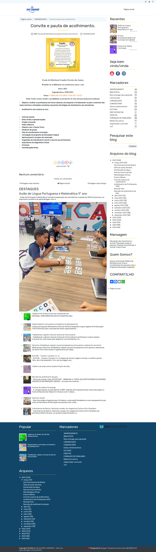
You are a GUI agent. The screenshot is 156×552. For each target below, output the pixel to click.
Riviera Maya (121, 548)
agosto (27, 516)
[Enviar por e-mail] (55, 162)
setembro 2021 (120, 208)
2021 (114, 160)
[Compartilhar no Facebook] (63, 162)
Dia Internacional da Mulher (125, 165)
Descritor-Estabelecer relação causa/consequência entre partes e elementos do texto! (66, 345)
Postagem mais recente (29, 183)
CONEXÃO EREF (116, 104)
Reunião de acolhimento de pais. (45, 377)
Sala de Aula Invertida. (123, 172)
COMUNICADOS (40, 19)
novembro (28, 524)
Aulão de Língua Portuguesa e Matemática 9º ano (53, 193)
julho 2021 (118, 203)
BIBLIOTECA (114, 92)
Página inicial (129, 9)
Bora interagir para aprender (121, 95)
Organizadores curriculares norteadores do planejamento (55, 324)
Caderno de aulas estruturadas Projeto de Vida (51, 366)
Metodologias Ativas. (122, 175)
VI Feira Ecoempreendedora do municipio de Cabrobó (127, 38)
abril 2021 (118, 196)
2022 (114, 218)
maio (26, 509)
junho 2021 (118, 200)
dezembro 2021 (120, 215)
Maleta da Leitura (117, 121)
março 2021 (119, 163)
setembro (28, 519)
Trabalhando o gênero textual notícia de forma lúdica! (53, 335)
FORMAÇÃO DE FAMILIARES (120, 118)
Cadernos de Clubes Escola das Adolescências (50, 314)
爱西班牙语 (132, 548)
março (26, 480)
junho (26, 512)
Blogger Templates (108, 548)
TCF (111, 127)
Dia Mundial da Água (122, 170)
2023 (114, 220)
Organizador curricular (119, 124)
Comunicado (115, 98)
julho (26, 514)
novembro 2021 (120, 213)
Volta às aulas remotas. (123, 168)
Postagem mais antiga (97, 183)
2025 (114, 225)
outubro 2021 (119, 210)
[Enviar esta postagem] (68, 166)
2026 (114, 227)
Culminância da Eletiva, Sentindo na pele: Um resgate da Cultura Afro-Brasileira (64, 409)
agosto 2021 (119, 205)
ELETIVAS (113, 109)
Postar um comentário (63, 179)
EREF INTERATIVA (117, 112)
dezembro (28, 526)
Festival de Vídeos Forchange (44, 388)
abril (25, 507)
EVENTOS (113, 115)
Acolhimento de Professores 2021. (37, 499)
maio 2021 (118, 198)
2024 (114, 222)
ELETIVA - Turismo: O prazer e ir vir (46, 356)
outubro (27, 521)
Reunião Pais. (119, 189)
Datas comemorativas (118, 107)
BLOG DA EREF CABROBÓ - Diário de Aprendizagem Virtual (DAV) (41, 549)
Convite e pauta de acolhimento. (121, 181)
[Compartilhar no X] (59, 162)
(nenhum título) (38, 398)
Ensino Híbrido (119, 177)
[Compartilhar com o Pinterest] (66, 162)
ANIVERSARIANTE (117, 89)
